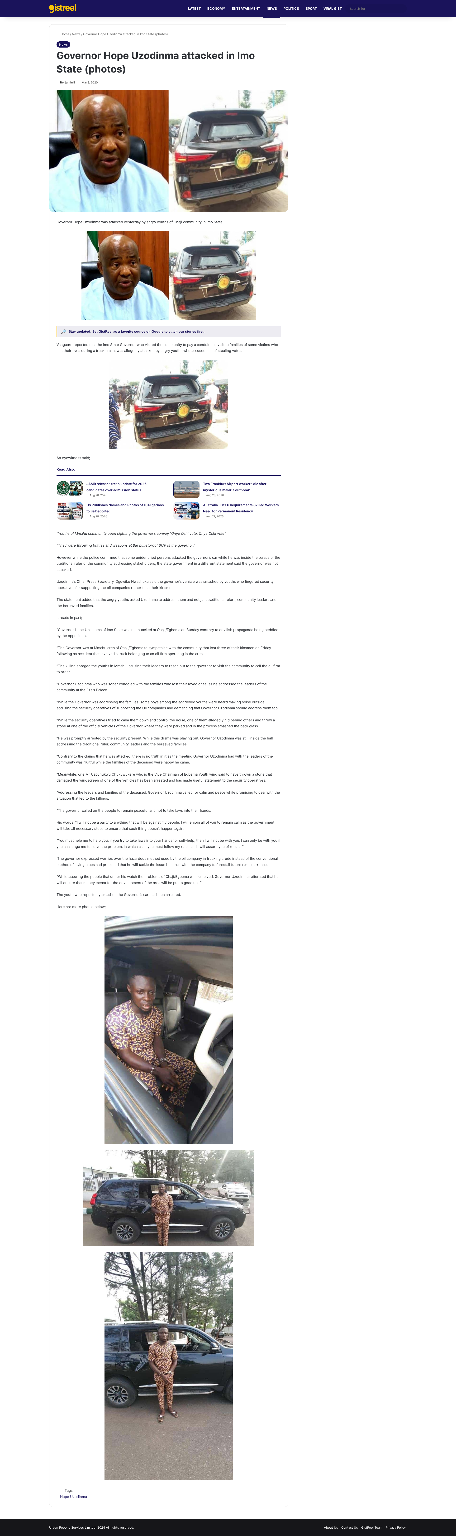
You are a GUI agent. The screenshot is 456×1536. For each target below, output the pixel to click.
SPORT (311, 8)
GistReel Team (371, 1527)
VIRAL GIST (332, 8)
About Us (331, 1527)
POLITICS (291, 8)
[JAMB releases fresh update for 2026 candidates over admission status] (70, 488)
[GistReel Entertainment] (62, 8)
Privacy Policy (396, 1527)
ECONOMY (216, 8)
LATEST (194, 8)
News (76, 34)
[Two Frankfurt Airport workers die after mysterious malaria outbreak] (186, 489)
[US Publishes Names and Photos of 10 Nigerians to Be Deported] (70, 511)
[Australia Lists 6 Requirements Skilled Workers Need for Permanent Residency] (186, 511)
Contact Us (349, 1527)
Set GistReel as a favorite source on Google (128, 331)
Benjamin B (67, 82)
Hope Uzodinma (73, 1496)
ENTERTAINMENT (246, 8)
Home (64, 34)
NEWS (272, 8)
